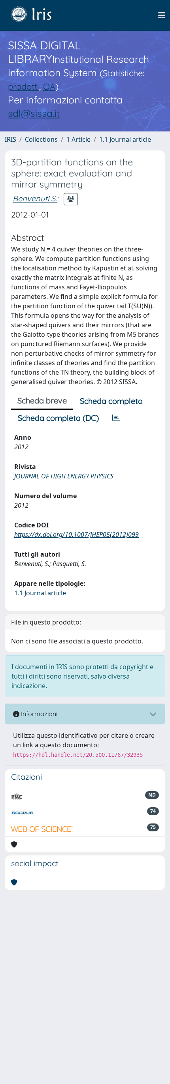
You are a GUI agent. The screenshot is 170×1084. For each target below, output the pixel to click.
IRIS (10, 139)
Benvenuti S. (35, 198)
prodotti (23, 86)
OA (49, 86)
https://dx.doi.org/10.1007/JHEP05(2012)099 (76, 534)
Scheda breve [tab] (42, 400)
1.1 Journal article (125, 139)
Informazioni (38, 714)
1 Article (78, 139)
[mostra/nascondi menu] (161, 15)
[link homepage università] (37, 15)
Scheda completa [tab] (111, 401)
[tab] (116, 418)
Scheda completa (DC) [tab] (58, 418)
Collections (41, 139)
